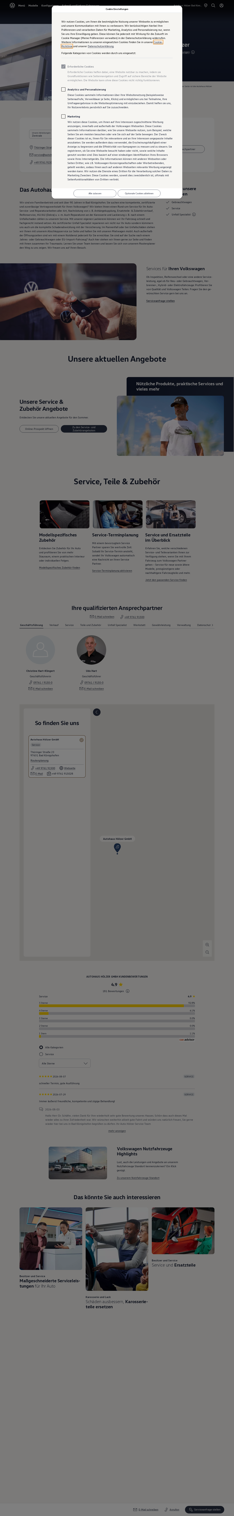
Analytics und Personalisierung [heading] (86, 89)
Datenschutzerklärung (101, 46)
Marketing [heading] (73, 116)
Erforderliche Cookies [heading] (80, 66)
